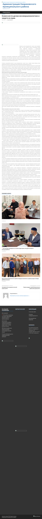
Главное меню (6, 12)
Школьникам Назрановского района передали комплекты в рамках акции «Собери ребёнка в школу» (6, 323)
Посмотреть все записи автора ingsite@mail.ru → (20, 295)
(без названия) (5, 313)
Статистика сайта (32, 311)
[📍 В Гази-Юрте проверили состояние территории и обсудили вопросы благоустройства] (21, 247)
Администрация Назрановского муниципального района (19, 5)
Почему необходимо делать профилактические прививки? (7, 335)
